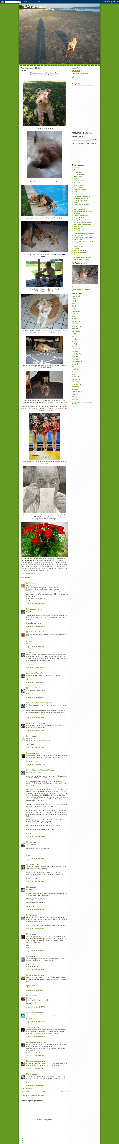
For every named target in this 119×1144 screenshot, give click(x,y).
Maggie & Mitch (79, 218)
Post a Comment (26, 1088)
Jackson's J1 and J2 (35, 723)
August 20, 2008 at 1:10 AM (35, 647)
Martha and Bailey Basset (82, 224)
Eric (29, 652)
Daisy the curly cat (80, 189)
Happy (76, 202)
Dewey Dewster (33, 609)
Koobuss (77, 213)
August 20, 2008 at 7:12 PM (35, 969)
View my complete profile (80, 73)
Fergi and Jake (79, 194)
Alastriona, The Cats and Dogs (38, 703)
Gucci (30, 842)
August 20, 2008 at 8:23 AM (35, 730)
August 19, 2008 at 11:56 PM (35, 626)
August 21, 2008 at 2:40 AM (35, 1055)
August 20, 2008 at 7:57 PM (35, 990)
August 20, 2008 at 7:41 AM (35, 717)
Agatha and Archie (34, 1061)
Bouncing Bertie (79, 181)
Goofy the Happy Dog (81, 198)
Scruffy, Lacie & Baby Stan (83, 237)
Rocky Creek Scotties (81, 231)
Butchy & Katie (79, 183)
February (75, 321)
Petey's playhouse (33, 6)
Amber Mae (78, 172)
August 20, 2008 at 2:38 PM (35, 881)
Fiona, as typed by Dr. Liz (82, 196)
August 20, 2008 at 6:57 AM (35, 697)
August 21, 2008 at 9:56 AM (35, 1068)
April (73, 308)
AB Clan (76, 167)
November (75, 326)
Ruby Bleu (31, 864)
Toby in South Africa (80, 252)
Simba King (78, 239)
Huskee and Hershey (35, 1042)
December (75, 354)
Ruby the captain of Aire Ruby (84, 233)
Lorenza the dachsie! (81, 215)
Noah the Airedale (34, 632)
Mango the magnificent (81, 220)
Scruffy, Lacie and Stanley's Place (39, 770)
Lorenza (31, 996)
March (74, 318)
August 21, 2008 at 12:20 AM (35, 1036)
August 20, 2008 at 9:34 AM (35, 747)
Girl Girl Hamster (34, 1012)
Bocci (76, 178)
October (74, 328)
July (73, 301)
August (74, 298)
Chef (30, 934)
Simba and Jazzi (33, 673)
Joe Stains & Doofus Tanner (83, 211)
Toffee (76, 255)
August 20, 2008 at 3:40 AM (35, 667)
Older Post (64, 1091)
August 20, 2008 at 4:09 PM (35, 909)
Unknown (77, 70)
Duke (30, 956)
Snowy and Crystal (34, 688)
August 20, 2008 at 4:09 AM (35, 682)
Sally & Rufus (78, 235)
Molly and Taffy (79, 226)
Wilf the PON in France (81, 259)
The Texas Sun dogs (80, 250)
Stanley (76, 248)
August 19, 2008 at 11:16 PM (35, 603)
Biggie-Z (31, 915)
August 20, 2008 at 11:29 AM (35, 836)
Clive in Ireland (79, 187)
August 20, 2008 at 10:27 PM (35, 1007)
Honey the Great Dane (81, 204)
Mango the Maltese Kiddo (82, 222)
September (75, 296)
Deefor (30, 1074)
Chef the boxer (79, 185)
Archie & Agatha (79, 174)
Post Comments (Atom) (37, 1095)
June (73, 303)
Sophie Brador (79, 246)
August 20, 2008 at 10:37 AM (35, 764)
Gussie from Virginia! (81, 200)
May (73, 306)
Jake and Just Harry (81, 209)
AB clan (31, 736)
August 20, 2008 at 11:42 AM (35, 859)
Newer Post (25, 1091)
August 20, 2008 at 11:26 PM (35, 1022)
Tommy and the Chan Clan (82, 257)
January (74, 323)
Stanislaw (31, 753)
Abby (30, 887)
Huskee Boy (78, 207)
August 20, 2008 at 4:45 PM (35, 928)
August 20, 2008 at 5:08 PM (35, 951)
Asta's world (78, 176)
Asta (30, 583)
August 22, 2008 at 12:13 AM (35, 1085)
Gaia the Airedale (34, 975)
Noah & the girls (79, 228)
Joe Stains (31, 1027)
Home (45, 1091)
